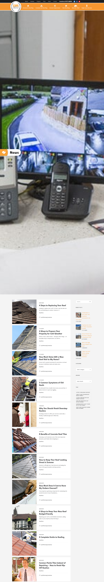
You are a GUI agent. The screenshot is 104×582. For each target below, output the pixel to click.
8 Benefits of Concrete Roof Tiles (53, 434)
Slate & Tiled (75, 7)
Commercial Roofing (41, 7)
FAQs (44, 1)
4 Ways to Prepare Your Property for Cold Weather (50, 332)
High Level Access (87, 7)
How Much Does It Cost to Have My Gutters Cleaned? (52, 486)
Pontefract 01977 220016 (65, 1)
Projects (39, 1)
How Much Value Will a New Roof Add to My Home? (51, 358)
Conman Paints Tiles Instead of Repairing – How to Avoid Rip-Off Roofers (52, 565)
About (26, 1)
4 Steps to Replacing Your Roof (52, 305)
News (49, 1)
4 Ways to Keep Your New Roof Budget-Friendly (53, 512)
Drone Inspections (55, 7)
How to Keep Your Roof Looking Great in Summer (53, 461)
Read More (41, 312)
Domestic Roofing (28, 7)
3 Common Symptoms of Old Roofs (51, 383)
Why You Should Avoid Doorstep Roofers (53, 409)
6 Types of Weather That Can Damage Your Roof (82, 398)
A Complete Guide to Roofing (51, 537)
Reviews (32, 1)
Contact (55, 1)
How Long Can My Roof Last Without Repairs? (82, 401)
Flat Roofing (66, 7)
